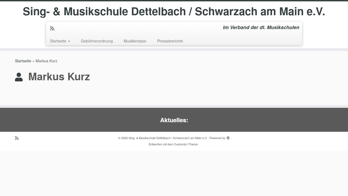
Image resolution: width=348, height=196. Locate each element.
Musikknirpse (135, 41)
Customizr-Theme (186, 144)
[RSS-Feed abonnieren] (54, 28)
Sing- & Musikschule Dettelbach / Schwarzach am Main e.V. (174, 10)
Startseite (58, 41)
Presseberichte (170, 41)
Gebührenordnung (97, 41)
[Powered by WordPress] (228, 137)
